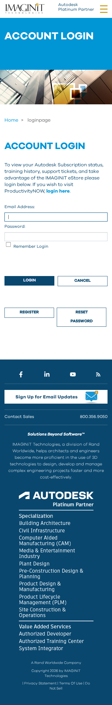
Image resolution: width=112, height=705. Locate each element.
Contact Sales (19, 417)
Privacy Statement (40, 683)
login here (58, 191)
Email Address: (19, 207)
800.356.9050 (94, 417)
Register (29, 312)
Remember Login (30, 246)
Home (11, 120)
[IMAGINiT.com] (24, 9)
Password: (14, 226)
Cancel (82, 281)
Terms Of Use (70, 683)
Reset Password (81, 316)
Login (29, 280)
